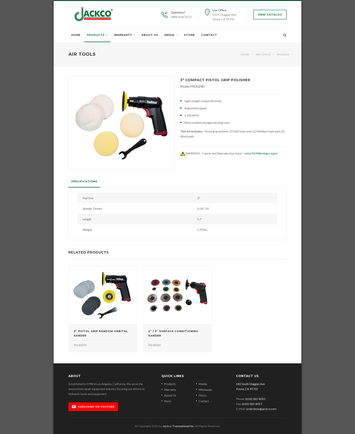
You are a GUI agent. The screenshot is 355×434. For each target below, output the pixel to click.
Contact (209, 35)
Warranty (123, 35)
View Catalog (270, 14)
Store (189, 35)
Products (96, 35)
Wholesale (205, 389)
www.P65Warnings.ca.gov (261, 153)
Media (170, 35)
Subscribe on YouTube (96, 406)
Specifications (84, 181)
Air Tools (263, 54)
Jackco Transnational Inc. (179, 426)
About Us (149, 35)
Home (75, 35)
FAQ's (203, 395)
